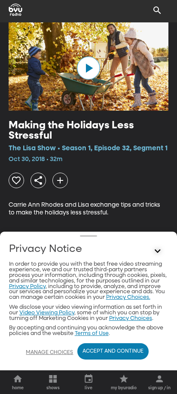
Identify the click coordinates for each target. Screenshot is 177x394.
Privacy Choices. (128, 297)
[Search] (157, 10)
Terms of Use (92, 333)
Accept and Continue (112, 351)
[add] (60, 180)
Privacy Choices (130, 318)
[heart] (16, 180)
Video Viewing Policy (46, 313)
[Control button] (157, 251)
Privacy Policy (27, 286)
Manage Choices (49, 352)
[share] (38, 180)
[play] (88, 68)
